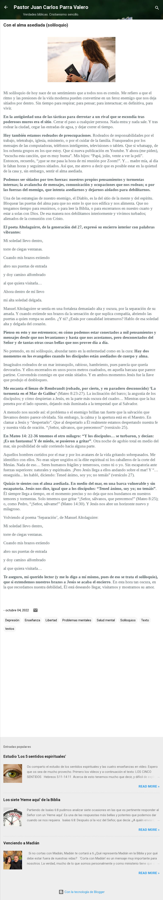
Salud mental (106, 620)
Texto (145, 620)
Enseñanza (32, 620)
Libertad (51, 620)
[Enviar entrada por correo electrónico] (35, 612)
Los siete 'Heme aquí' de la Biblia (31, 799)
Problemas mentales (76, 620)
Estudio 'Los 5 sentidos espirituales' (34, 756)
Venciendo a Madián (21, 843)
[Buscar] (157, 8)
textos (9, 629)
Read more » (149, 786)
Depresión (12, 620)
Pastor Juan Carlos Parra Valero (51, 7)
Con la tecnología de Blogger (84, 892)
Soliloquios (128, 620)
